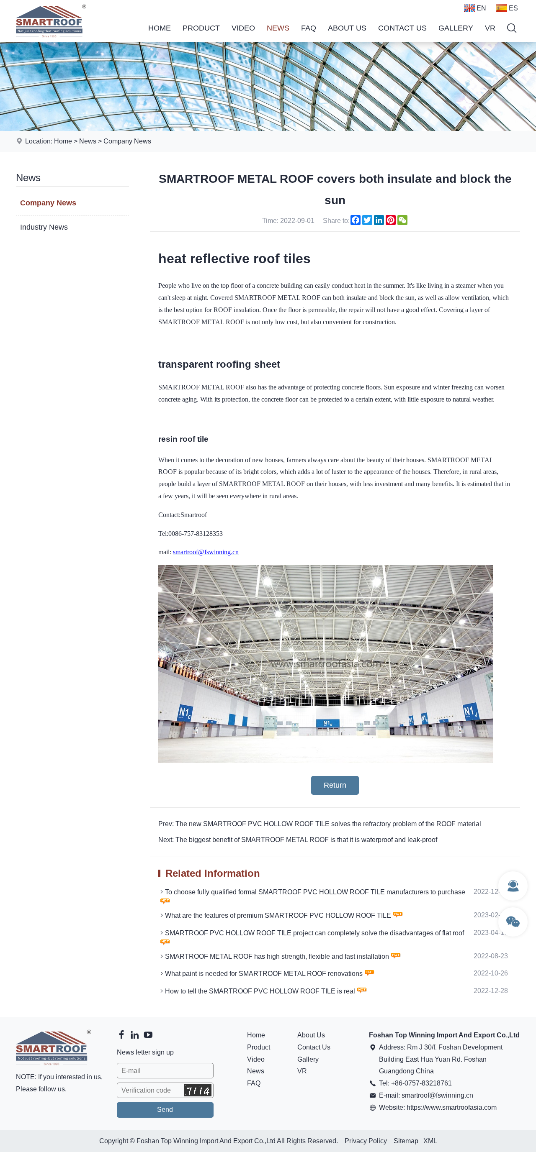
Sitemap (406, 1140)
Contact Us (402, 28)
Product (201, 28)
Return (335, 785)
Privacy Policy (366, 1140)
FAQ (308, 28)
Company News (127, 141)
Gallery (455, 28)
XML (430, 1140)
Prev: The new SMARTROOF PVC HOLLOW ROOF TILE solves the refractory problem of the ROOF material (319, 823)
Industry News (44, 227)
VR (490, 28)
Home (159, 28)
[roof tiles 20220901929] (325, 760)
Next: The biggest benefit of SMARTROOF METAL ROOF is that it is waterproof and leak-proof (297, 839)
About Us (347, 28)
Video (243, 28)
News (278, 28)
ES (513, 8)
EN (481, 8)
